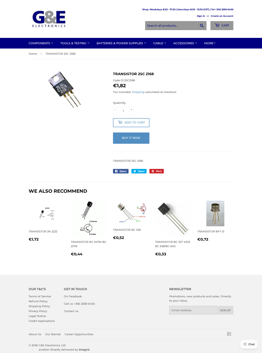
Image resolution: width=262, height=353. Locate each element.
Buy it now (131, 138)
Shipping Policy (39, 306)
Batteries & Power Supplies (120, 43)
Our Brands (53, 334)
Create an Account (222, 16)
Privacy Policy (38, 311)
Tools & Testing (73, 43)
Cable (158, 43)
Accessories (184, 43)
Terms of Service (40, 296)
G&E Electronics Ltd (52, 345)
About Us (35, 334)
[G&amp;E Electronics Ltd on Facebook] (229, 334)
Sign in (201, 16)
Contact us (71, 311)
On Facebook (73, 296)
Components (40, 43)
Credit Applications (42, 320)
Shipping (138, 92)
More (208, 43)
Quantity (119, 103)
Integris (84, 349)
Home (33, 53)
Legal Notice (37, 316)
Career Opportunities (79, 334)
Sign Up (225, 310)
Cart (225, 25)
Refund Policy (38, 301)
